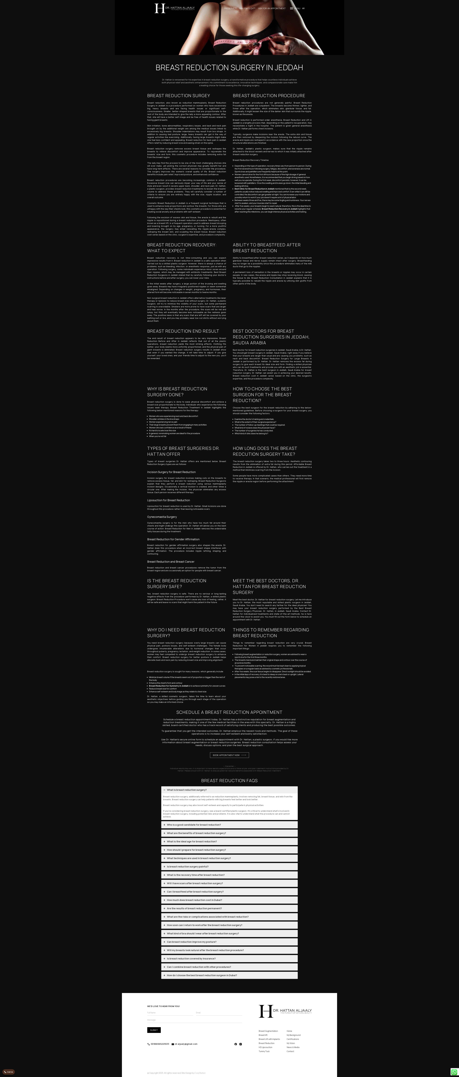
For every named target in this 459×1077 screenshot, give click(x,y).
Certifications (293, 1039)
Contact (290, 1051)
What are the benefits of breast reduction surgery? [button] (196, 833)
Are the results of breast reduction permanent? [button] (194, 908)
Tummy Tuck (264, 1051)
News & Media (293, 1047)
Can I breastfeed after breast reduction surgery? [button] (195, 891)
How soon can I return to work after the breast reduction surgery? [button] (204, 925)
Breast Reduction (266, 1043)
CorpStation (200, 1073)
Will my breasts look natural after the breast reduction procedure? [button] (205, 950)
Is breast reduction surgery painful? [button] (188, 866)
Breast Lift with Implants (269, 1039)
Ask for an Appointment (272, 8)
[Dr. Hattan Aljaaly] (174, 8)
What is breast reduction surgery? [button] (187, 789)
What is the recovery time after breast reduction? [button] (196, 875)
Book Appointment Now (226, 755)
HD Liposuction (265, 1047)
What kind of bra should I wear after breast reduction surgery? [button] (203, 933)
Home (289, 1031)
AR (303, 8)
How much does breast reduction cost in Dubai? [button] (194, 900)
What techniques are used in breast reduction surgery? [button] (199, 858)
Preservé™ (230, 8)
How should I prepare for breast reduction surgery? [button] (196, 849)
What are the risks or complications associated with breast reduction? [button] (208, 916)
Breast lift (263, 1035)
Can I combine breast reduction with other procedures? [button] (199, 967)
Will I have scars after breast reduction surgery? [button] (195, 883)
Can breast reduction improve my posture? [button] (191, 941)
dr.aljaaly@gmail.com (186, 1043)
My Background (294, 1035)
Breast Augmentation (268, 1031)
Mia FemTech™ (247, 8)
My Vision (291, 1043)
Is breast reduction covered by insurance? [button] (191, 958)
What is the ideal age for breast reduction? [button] (192, 841)
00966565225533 (160, 1043)
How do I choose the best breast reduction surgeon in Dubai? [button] (202, 975)
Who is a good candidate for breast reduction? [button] (194, 824)
